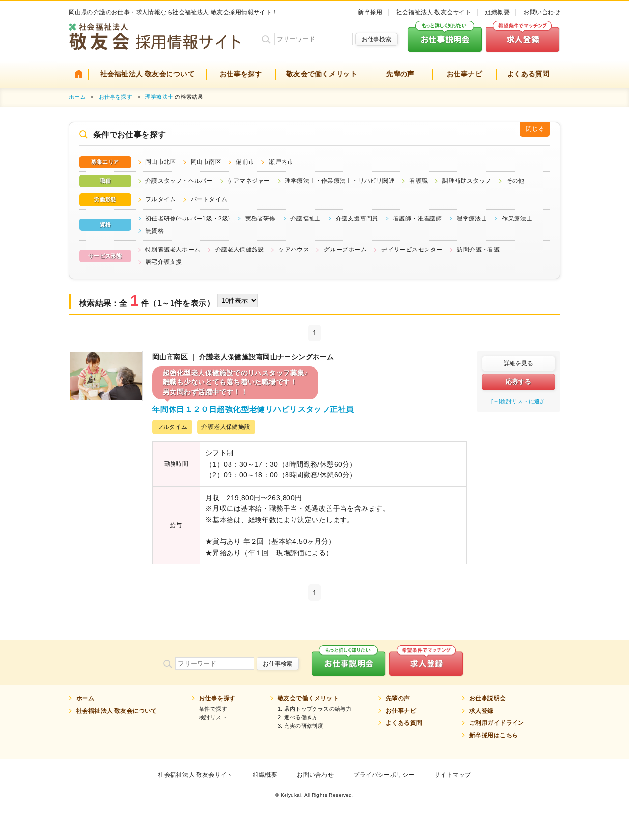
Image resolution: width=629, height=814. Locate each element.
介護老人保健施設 (239, 249)
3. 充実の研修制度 (300, 726)
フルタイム (160, 199)
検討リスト (213, 717)
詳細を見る (518, 363)
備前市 (245, 161)
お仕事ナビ (464, 74)
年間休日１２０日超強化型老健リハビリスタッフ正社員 (253, 409)
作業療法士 (517, 218)
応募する (518, 381)
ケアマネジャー (249, 180)
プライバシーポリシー (383, 774)
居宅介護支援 (163, 261)
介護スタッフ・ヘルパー (179, 180)
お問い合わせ (541, 12)
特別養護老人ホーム (172, 249)
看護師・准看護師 (417, 218)
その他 (515, 180)
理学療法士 (159, 97)
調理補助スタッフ (466, 180)
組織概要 (497, 12)
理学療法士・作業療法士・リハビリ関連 (340, 180)
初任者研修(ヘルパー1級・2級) (187, 218)
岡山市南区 (206, 161)
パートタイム (209, 199)
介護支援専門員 (357, 218)
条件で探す (213, 709)
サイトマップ (452, 774)
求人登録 (481, 710)
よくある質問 (528, 74)
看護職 (418, 180)
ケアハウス (294, 249)
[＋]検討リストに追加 (518, 401)
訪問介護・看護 (478, 249)
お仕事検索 (376, 39)
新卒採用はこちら (493, 735)
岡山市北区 (160, 161)
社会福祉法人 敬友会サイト (433, 12)
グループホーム (345, 249)
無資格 (154, 230)
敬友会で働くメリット (321, 74)
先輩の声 (400, 74)
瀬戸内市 (281, 161)
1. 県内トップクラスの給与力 (314, 709)
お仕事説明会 (487, 698)
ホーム (77, 97)
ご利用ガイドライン (496, 723)
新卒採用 (370, 12)
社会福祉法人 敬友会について (147, 74)
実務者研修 (260, 218)
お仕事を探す (241, 74)
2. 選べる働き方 (298, 717)
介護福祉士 (305, 218)
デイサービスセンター (411, 249)
